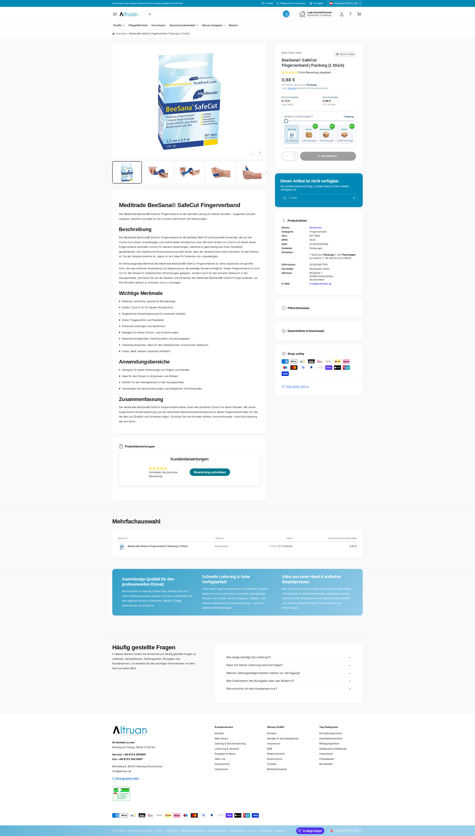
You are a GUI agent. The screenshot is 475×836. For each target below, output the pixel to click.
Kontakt (269, 3)
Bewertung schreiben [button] (210, 472)
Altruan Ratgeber (212, 25)
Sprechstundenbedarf (182, 25)
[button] (115, 14)
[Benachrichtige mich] (354, 198)
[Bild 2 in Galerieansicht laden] (158, 172)
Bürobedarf (326, 763)
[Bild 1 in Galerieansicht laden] (127, 172)
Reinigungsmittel (329, 743)
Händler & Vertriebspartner (283, 738)
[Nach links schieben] (252, 152)
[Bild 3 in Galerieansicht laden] (189, 172)
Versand (291, 88)
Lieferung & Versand (227, 748)
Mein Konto (221, 738)
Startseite (121, 33)
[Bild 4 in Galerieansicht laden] (220, 172)
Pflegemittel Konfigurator (293, 3)
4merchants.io (145, 830)
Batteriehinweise (277, 769)
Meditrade (315, 227)
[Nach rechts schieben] (260, 152)
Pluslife (117, 25)
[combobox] (218, 14)
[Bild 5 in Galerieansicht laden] (252, 172)
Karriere (271, 733)
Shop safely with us (297, 386)
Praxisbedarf (326, 758)
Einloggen (318, 3)
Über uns (220, 758)
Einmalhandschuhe (330, 733)
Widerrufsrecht (276, 753)
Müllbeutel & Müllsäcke (333, 748)
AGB (269, 748)
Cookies (271, 763)
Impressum (221, 769)
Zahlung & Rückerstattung (230, 743)
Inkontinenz (326, 753)
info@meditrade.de (320, 283)
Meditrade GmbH (292, 53)
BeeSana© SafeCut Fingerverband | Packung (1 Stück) (159, 33)
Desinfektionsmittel (330, 738)
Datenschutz (222, 763)
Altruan (123, 830)
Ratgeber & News (225, 753)
